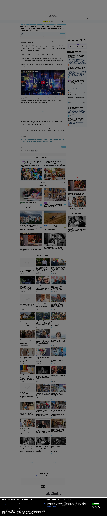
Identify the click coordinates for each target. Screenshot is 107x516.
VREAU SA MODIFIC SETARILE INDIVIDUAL (95, 507)
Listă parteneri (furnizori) (51, 506)
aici (29, 510)
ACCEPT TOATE (95, 503)
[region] (53, 506)
